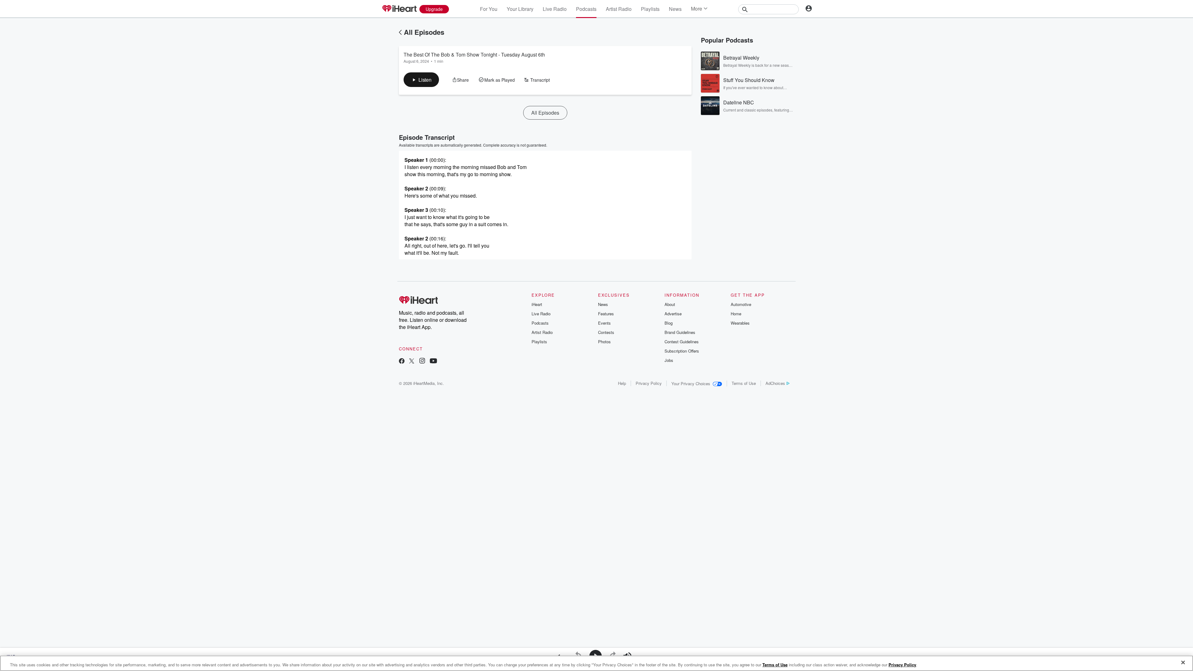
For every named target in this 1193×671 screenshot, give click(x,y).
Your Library (520, 8)
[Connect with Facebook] (402, 361)
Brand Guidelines (680, 332)
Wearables (740, 323)
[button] (421, 79)
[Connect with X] (411, 361)
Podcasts (586, 8)
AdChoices (775, 383)
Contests (606, 332)
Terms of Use (744, 383)
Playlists (650, 8)
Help (622, 383)
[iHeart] (399, 9)
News (675, 8)
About (670, 304)
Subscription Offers (682, 351)
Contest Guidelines (682, 342)
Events (604, 323)
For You (488, 8)
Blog (669, 323)
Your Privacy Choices (690, 383)
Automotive (741, 304)
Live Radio (555, 8)
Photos (604, 342)
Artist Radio (619, 8)
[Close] (1183, 662)
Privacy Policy (649, 383)
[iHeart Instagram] (422, 361)
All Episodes (424, 32)
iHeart (537, 304)
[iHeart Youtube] (433, 361)
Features (606, 314)
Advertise (673, 314)
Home (736, 314)
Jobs (669, 360)
